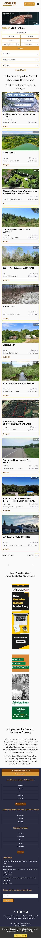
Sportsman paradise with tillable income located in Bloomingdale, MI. (19, 499)
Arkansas (20, 795)
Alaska (20, 788)
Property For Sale (8, 916)
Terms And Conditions (20, 926)
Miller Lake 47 (9, 153)
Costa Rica (20, 815)
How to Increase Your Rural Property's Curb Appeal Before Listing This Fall (20, 871)
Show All (20, 852)
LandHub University (29, 918)
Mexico (20, 821)
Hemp (20, 843)
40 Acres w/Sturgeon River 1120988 (18, 383)
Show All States (20, 804)
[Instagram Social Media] (17, 912)
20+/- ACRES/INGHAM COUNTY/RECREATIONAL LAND (17, 423)
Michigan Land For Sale (14, 576)
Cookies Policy (28, 931)
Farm (20, 840)
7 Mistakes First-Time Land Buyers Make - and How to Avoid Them (19, 879)
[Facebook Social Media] (21, 912)
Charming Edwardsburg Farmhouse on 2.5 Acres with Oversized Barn (20, 192)
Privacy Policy (15, 923)
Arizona (20, 792)
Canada (20, 818)
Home (12, 573)
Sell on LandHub (20, 774)
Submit (8, 900)
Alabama (20, 785)
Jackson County (29, 576)
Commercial (20, 837)
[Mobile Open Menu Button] (38, 4)
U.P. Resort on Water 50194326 (16, 537)
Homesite (21, 846)
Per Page (31, 555)
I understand (20, 936)
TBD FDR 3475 (9, 306)
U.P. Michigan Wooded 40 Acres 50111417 (17, 230)
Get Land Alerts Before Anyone (20, 771)
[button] (8, 565)
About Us (9, 918)
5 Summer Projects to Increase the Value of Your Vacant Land (20, 862)
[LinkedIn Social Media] (27, 912)
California (20, 798)
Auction (20, 833)
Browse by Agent (21, 916)
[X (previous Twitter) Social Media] (14, 912)
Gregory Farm (9, 345)
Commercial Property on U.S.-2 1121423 (17, 461)
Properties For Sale (22, 573)
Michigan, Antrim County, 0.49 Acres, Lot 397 (19, 115)
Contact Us (17, 918)
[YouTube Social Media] (24, 912)
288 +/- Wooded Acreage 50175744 (18, 268)
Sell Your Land (29, 4)
